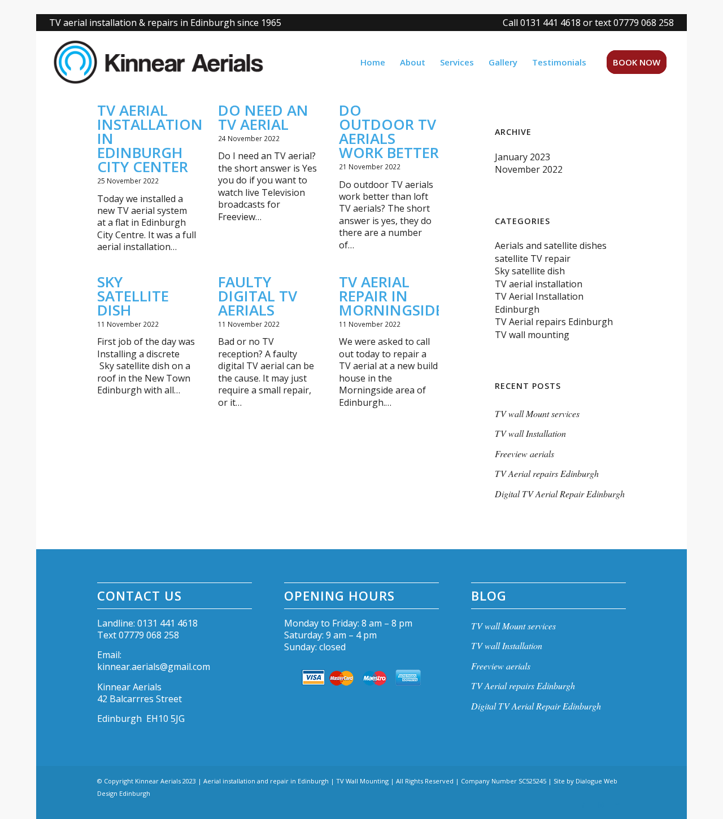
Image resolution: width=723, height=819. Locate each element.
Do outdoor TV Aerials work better (389, 131)
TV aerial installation (538, 284)
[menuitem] (585, 22)
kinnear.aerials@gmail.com (153, 666)
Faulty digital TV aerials (257, 295)
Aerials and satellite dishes (551, 245)
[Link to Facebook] (583, 804)
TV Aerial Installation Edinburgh (539, 302)
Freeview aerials (524, 453)
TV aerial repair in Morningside (391, 295)
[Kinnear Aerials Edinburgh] (167, 62)
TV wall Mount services (537, 413)
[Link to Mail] (617, 804)
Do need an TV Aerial (263, 117)
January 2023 (522, 157)
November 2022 (529, 169)
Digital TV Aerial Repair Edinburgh (560, 494)
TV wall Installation (530, 433)
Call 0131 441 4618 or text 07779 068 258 (588, 22)
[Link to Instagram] (600, 804)
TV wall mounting (532, 335)
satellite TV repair (532, 258)
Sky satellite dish (133, 295)
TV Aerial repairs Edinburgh (554, 322)
